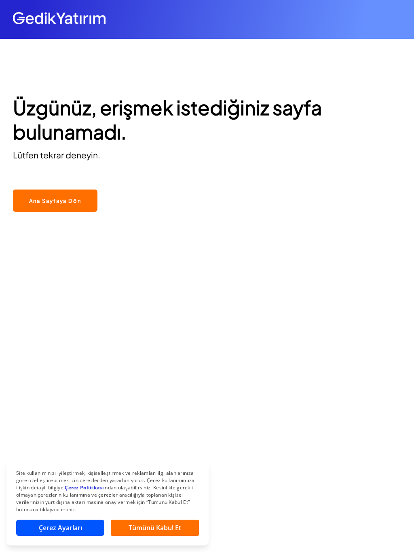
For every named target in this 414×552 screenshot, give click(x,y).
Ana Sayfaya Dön (55, 201)
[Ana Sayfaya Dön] (55, 185)
